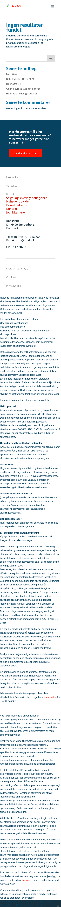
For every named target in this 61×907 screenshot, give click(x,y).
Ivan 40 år (12, 74)
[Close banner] (58, 906)
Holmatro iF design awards (21, 93)
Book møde (50, 905)
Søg (51, 58)
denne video (50, 697)
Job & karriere (15, 212)
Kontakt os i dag (26, 153)
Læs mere (27, 880)
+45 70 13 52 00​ (29, 237)
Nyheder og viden (18, 201)
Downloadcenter (17, 205)
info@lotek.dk (25, 240)
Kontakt (11, 209)
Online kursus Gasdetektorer (23, 88)
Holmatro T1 (13, 83)
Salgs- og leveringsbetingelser (26, 198)
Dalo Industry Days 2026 (20, 79)
